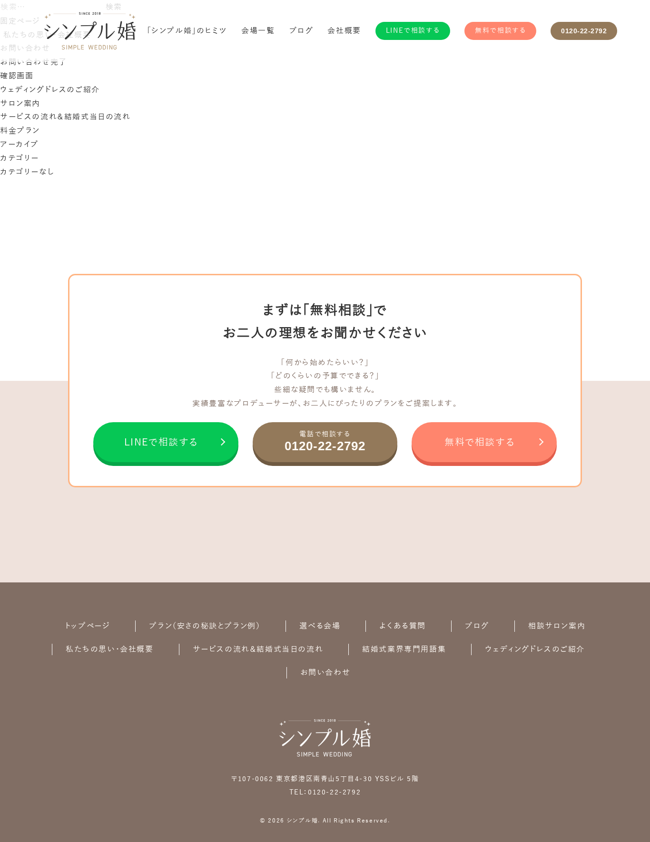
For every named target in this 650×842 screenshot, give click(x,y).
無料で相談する (500, 30)
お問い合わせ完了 (33, 62)
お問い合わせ (325, 672)
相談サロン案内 (556, 626)
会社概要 (344, 31)
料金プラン (20, 130)
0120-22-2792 (584, 31)
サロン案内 (20, 103)
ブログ (301, 31)
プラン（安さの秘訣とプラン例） (204, 626)
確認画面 (16, 76)
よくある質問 (402, 626)
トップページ (87, 626)
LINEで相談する (413, 30)
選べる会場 (319, 626)
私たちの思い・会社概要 (110, 649)
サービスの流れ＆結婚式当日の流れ (65, 117)
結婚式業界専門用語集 (404, 649)
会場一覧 (258, 31)
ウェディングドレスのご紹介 (50, 90)
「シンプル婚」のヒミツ (187, 31)
